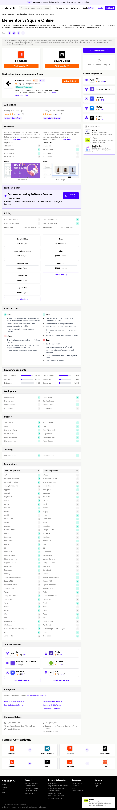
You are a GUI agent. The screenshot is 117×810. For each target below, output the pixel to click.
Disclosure (42, 807)
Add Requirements (97, 50)
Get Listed (98, 783)
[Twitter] (9, 33)
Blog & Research (77, 783)
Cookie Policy (6, 807)
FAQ (3, 790)
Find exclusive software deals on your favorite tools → (69, 2)
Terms (14, 807)
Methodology (28, 44)
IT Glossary (75, 786)
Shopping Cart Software (52, 705)
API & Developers (77, 791)
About (4, 785)
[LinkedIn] (14, 33)
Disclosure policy (17, 44)
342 (19, 114)
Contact (4, 787)
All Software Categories (55, 798)
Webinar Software (54, 791)
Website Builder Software (13, 118)
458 (57, 114)
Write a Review (62, 8)
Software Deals (30, 786)
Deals (88, 8)
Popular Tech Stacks (31, 788)
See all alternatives (22, 680)
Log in (100, 8)
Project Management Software (58, 786)
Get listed (110, 8)
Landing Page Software (55, 793)
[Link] (23, 33)
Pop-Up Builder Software (13, 705)
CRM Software (52, 783)
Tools (73, 788)
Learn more (16, 139)
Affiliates (4, 792)
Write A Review (30, 793)
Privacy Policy (22, 807)
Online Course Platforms (56, 796)
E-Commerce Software (51, 709)
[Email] (18, 33)
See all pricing (22, 299)
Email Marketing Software (56, 788)
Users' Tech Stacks (31, 791)
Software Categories (31, 783)
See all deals (72, 195)
